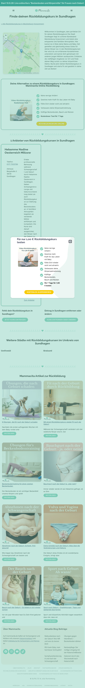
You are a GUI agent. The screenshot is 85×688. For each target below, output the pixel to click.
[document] (42, 344)
